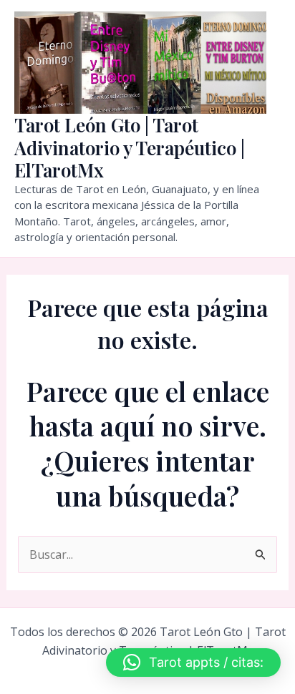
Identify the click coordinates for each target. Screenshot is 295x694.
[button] (193, 662)
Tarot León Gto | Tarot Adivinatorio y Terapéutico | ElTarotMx (129, 147)
